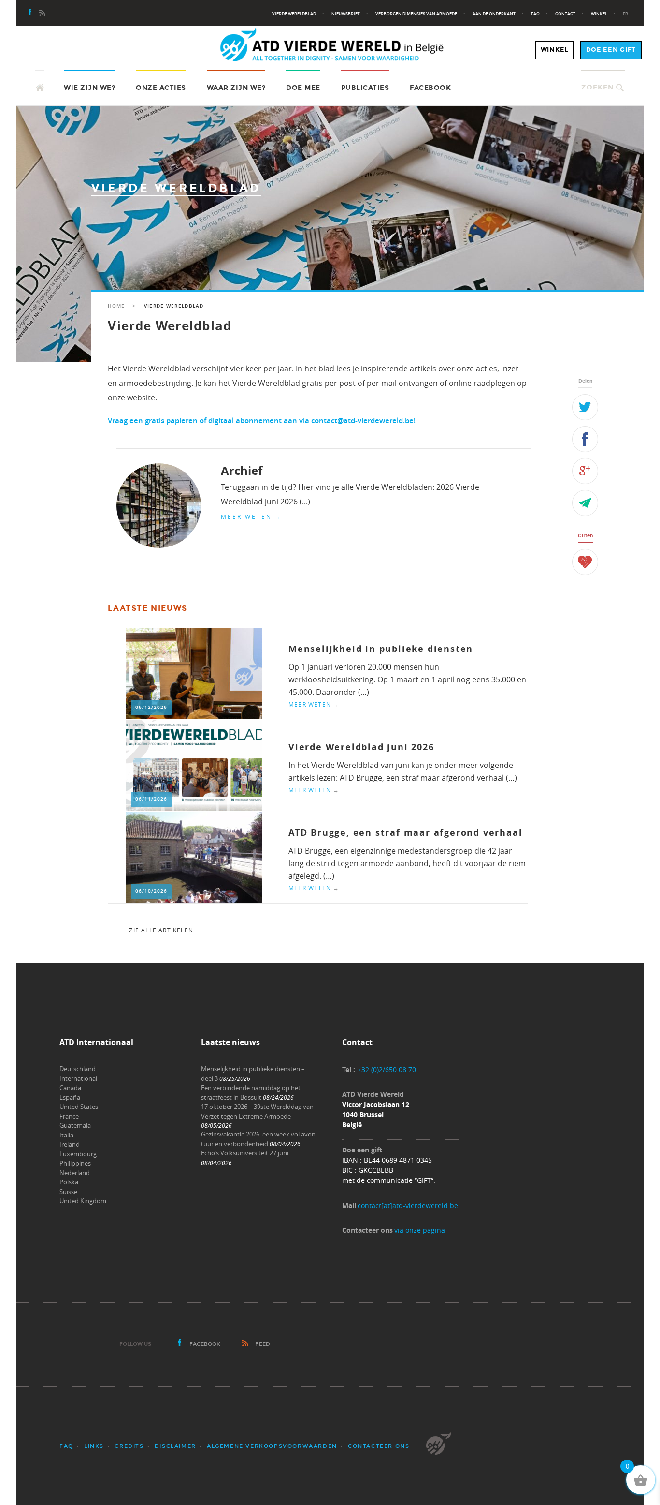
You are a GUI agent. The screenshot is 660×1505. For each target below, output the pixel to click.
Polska (68, 1182)
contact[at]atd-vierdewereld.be (408, 1205)
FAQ (535, 13)
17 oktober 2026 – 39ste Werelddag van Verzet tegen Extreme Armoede (257, 1111)
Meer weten (313, 704)
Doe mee (303, 88)
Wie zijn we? (89, 88)
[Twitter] (585, 407)
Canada (70, 1087)
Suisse (68, 1191)
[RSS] (42, 13)
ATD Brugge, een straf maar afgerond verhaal (405, 832)
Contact (565, 13)
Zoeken (597, 87)
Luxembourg (78, 1154)
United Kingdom (82, 1200)
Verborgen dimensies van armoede (416, 13)
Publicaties (365, 88)
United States (78, 1106)
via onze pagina (419, 1230)
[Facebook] (30, 13)
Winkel (599, 13)
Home (116, 306)
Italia (66, 1135)
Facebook (430, 88)
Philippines (75, 1163)
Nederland (74, 1172)
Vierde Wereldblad (294, 13)
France (69, 1116)
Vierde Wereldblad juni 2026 (361, 746)
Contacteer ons (378, 1446)
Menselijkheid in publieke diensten (380, 648)
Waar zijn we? (236, 88)
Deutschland (77, 1068)
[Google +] (585, 471)
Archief (241, 470)
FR (625, 13)
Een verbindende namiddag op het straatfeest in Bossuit (251, 1092)
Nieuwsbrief (345, 13)
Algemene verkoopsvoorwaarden (272, 1446)
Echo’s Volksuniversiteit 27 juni (244, 1153)
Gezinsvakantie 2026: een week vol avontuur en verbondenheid (259, 1139)
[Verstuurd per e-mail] (585, 503)
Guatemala (75, 1125)
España (69, 1097)
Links (94, 1446)
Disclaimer (175, 1446)
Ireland (69, 1144)
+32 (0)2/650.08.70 (387, 1069)
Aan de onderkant (494, 13)
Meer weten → (251, 516)
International (78, 1078)
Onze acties (161, 88)
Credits (129, 1446)
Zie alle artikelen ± (164, 930)
